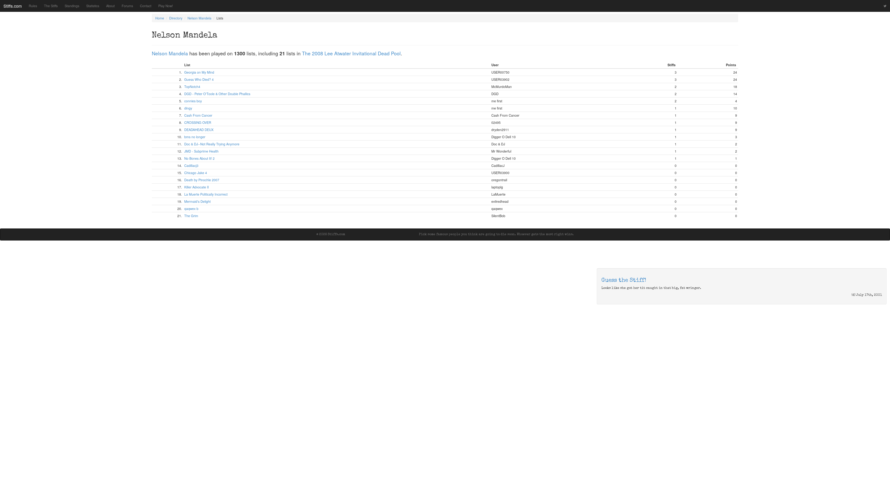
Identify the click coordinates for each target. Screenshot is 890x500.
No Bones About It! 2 (199, 158)
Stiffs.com (12, 6)
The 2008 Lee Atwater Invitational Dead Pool (351, 53)
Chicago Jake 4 (195, 172)
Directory (175, 18)
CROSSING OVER (197, 122)
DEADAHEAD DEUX (198, 129)
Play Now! (165, 5)
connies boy (193, 101)
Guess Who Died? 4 (199, 79)
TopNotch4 (192, 86)
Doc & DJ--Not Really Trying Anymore (211, 144)
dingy (188, 108)
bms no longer (194, 136)
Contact (145, 5)
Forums (127, 5)
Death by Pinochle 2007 (201, 180)
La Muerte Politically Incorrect (206, 194)
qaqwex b (191, 208)
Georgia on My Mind (199, 72)
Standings (72, 5)
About (110, 5)
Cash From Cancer (198, 115)
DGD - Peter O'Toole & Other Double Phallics (217, 93)
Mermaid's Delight (197, 201)
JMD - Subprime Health (201, 151)
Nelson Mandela (199, 18)
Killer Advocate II (196, 187)
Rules (33, 5)
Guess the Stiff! (623, 280)
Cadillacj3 (191, 165)
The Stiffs (51, 5)
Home (159, 18)
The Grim (191, 215)
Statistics (92, 5)
